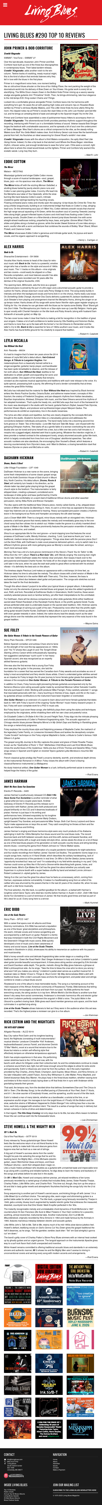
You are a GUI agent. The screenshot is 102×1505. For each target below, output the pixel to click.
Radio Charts (9, 1492)
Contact (56, 1467)
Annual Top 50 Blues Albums (14, 1494)
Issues (55, 1465)
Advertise (56, 1463)
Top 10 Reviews (10, 1490)
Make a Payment (59, 1470)
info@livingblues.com (14, 1459)
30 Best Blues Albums (12, 1498)
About (55, 1461)
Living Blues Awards (11, 1496)
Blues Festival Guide (11, 1500)
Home (55, 1459)
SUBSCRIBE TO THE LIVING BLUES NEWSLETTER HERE (74, 1490)
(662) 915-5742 (12, 1461)
